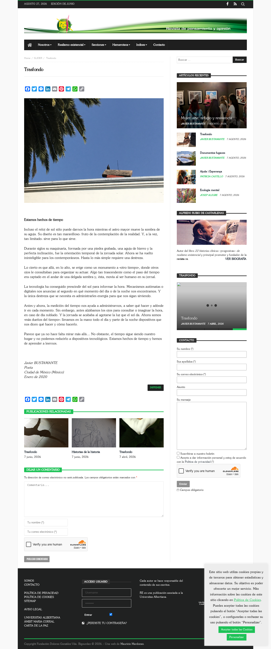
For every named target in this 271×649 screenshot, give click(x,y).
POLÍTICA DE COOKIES (39, 597)
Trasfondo (30, 452)
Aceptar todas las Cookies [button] (236, 629)
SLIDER (38, 58)
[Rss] (235, 4)
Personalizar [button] (236, 637)
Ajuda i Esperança (211, 171)
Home (27, 58)
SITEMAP (30, 601)
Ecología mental (209, 190)
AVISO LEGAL (33, 609)
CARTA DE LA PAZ (36, 625)
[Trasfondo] (212, 305)
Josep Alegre (209, 195)
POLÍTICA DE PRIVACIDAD (41, 593)
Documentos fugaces (212, 153)
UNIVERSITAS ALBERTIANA (42, 617)
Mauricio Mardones (132, 644)
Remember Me (121, 615)
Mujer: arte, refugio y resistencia (206, 118)
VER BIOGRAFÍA (235, 259)
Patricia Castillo (212, 176)
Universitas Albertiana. (153, 597)
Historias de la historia (86, 452)
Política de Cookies (247, 600)
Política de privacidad (198, 462)
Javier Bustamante (193, 124)
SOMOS (29, 581)
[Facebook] (227, 4)
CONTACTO (31, 585)
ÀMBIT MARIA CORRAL (39, 621)
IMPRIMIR (155, 387)
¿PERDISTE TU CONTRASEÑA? (106, 623)
